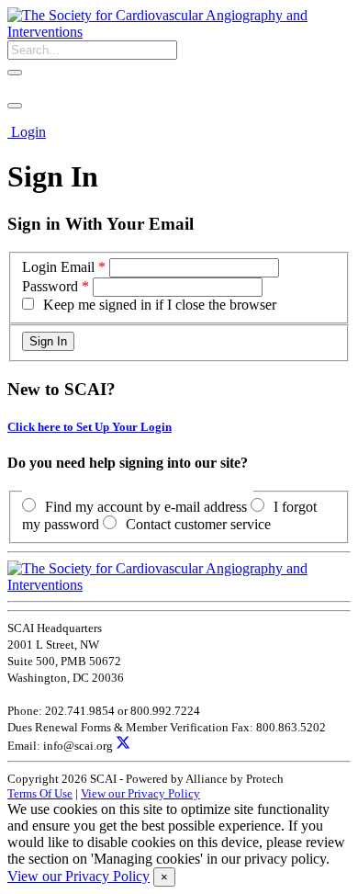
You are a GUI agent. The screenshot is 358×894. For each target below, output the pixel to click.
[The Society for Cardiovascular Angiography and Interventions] (179, 32)
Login (28, 132)
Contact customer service (198, 524)
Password (50, 286)
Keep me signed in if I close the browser (159, 304)
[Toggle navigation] (14, 105)
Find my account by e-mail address (146, 507)
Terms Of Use (40, 793)
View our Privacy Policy (140, 793)
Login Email (58, 267)
